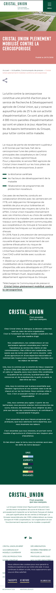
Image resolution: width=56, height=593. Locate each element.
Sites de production (12, 556)
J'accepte (12, 580)
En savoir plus (46, 581)
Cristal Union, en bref (13, 546)
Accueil (6, 70)
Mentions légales (26, 589)
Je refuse (24, 580)
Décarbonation (38, 546)
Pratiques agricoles (40, 556)
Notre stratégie (10, 560)
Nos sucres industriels (42, 560)
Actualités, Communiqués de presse (27, 70)
